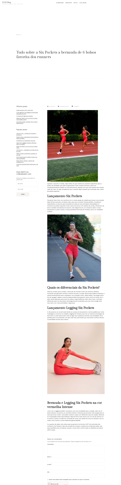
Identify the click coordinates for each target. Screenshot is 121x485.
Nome (49, 456)
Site (48, 472)
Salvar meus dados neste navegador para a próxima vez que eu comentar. (69, 479)
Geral (19, 34)
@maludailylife (75, 420)
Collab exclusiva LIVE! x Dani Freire (24, 110)
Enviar (22, 194)
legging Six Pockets (76, 314)
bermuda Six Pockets (83, 209)
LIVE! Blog (6, 2)
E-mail (49, 464)
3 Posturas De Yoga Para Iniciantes (24, 116)
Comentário (50, 444)
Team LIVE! (52, 106)
